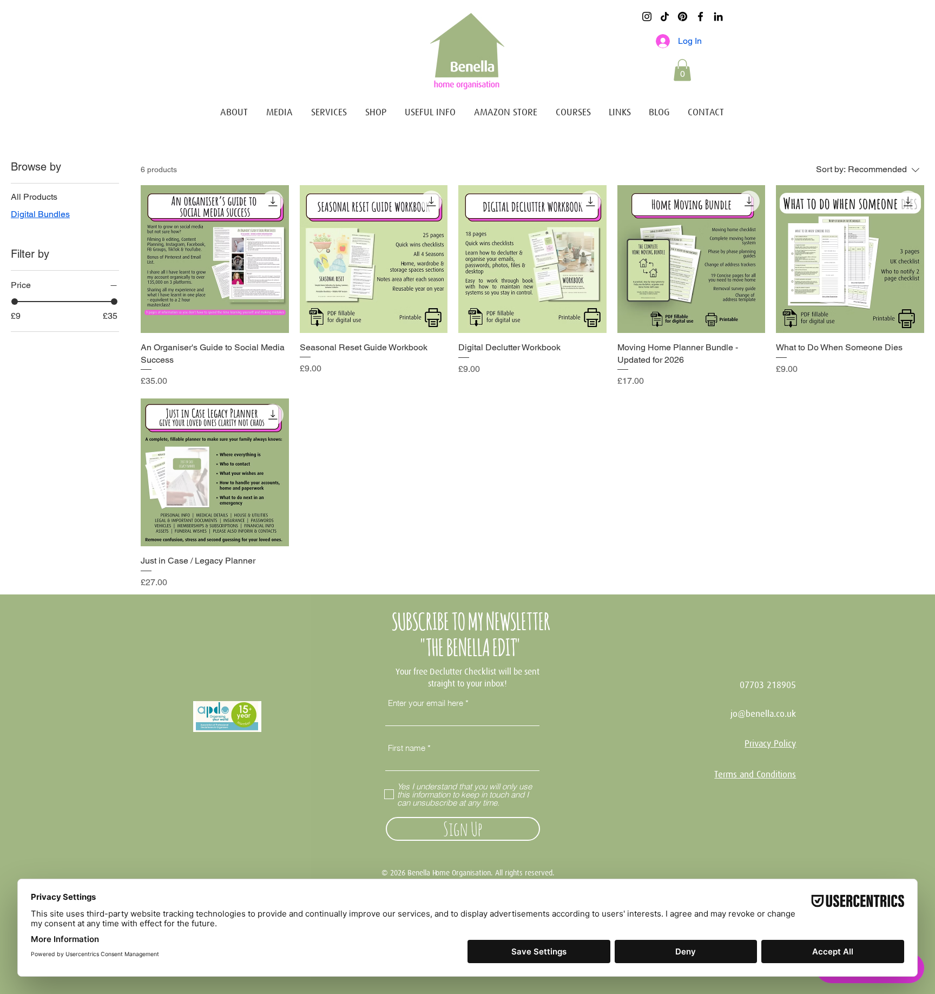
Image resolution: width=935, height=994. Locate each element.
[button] (682, 70)
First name (406, 748)
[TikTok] (665, 16)
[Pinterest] (682, 16)
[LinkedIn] (718, 16)
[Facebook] (700, 16)
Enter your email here (425, 703)
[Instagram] (647, 16)
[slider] (14, 301)
